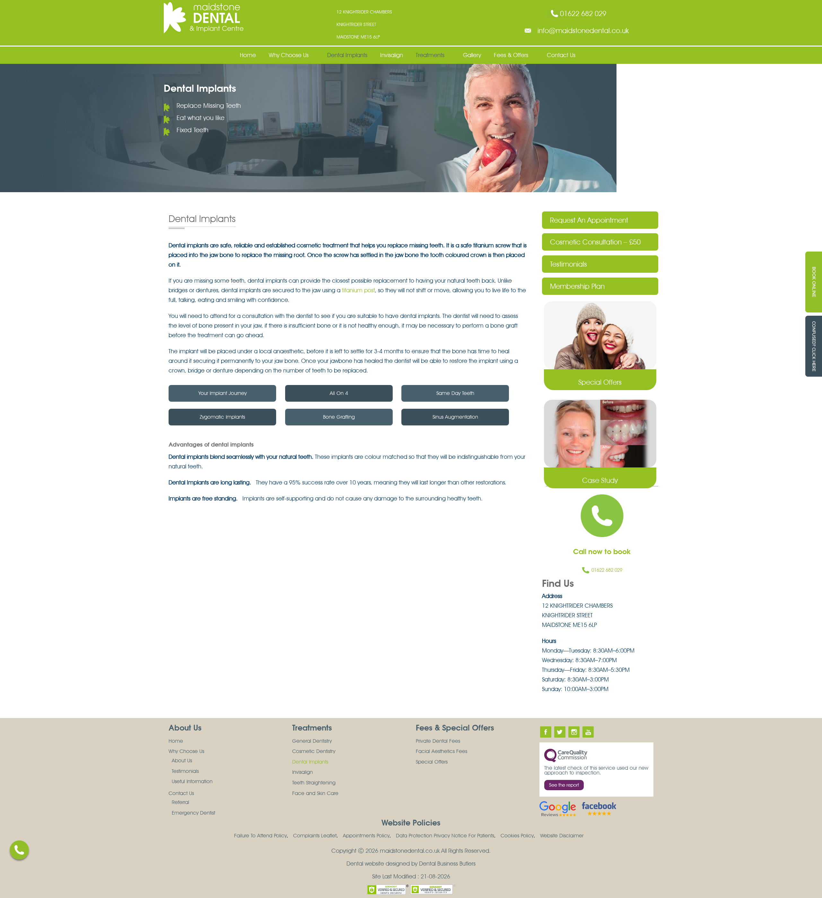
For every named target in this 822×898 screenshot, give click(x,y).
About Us (182, 760)
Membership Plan (577, 286)
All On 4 (339, 393)
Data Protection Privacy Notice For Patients (445, 836)
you (588, 732)
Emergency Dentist (193, 813)
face (545, 732)
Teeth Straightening (314, 783)
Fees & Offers (511, 55)
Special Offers (600, 382)
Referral (180, 802)
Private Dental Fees (438, 741)
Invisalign (391, 55)
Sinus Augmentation (455, 417)
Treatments (430, 55)
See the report (564, 785)
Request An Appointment (589, 220)
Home (248, 55)
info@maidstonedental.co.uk (583, 30)
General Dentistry (312, 741)
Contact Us (561, 55)
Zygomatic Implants (222, 417)
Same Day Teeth (455, 393)
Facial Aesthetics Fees (441, 751)
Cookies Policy (517, 836)
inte (574, 732)
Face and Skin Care (315, 793)
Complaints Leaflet (315, 836)
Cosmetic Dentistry (313, 751)
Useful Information (192, 781)
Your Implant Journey (222, 393)
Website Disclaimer (561, 836)
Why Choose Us (289, 55)
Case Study (600, 480)
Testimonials (568, 264)
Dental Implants (347, 55)
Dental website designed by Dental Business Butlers (411, 863)
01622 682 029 (583, 13)
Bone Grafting (339, 417)
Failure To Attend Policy (260, 836)
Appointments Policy (366, 836)
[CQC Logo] (565, 755)
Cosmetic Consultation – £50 (595, 242)
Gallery (472, 55)
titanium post (358, 290)
